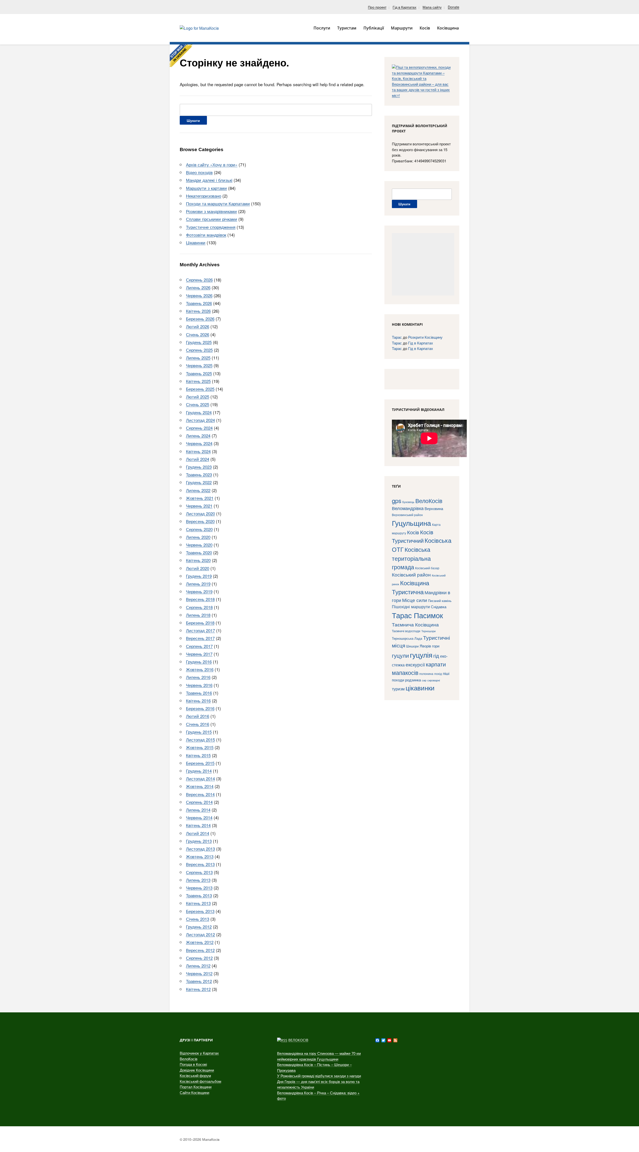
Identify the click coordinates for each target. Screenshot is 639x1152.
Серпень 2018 (199, 607)
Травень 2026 (199, 303)
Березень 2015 (200, 763)
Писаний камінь (440, 600)
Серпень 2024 (199, 428)
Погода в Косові (193, 1064)
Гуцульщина (411, 523)
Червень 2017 (199, 654)
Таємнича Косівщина (415, 624)
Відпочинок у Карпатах (199, 1053)
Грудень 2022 (199, 482)
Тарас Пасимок (417, 615)
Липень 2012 (198, 965)
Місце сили (414, 599)
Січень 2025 (197, 404)
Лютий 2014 (197, 833)
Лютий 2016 (197, 716)
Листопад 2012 (200, 934)
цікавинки (420, 687)
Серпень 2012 (199, 958)
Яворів (425, 645)
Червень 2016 (199, 685)
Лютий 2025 (197, 396)
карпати (436, 664)
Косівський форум (195, 1075)
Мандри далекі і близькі (209, 180)
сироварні (433, 680)
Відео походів (199, 172)
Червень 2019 (199, 591)
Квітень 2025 (198, 381)
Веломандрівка (408, 508)
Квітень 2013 (198, 903)
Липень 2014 (198, 810)
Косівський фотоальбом (200, 1081)
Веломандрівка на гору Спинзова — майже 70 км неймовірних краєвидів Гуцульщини (319, 1056)
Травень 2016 (199, 693)
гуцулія (421, 655)
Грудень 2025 (199, 342)
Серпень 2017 (199, 646)
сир (424, 680)
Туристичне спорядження (210, 227)
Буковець (408, 502)
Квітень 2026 (198, 311)
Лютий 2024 (197, 459)
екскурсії (415, 664)
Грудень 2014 (199, 771)
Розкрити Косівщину (425, 337)
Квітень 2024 (198, 451)
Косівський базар (427, 568)
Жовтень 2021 (199, 498)
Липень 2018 (198, 615)
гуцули (400, 655)
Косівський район (411, 574)
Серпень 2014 (199, 802)
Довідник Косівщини (197, 1070)
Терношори (428, 631)
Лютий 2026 (197, 326)
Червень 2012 (199, 973)
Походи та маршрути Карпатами (218, 203)
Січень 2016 (197, 724)
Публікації (373, 28)
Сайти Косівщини (194, 1092)
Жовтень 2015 (199, 747)
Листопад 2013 (200, 849)
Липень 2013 (198, 880)
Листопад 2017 (200, 630)
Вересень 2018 (200, 599)
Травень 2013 (199, 895)
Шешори (412, 646)
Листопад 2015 (200, 739)
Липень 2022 (198, 490)
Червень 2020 (199, 545)
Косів (413, 532)
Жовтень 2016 (199, 669)
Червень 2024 (199, 443)
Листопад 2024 (200, 420)
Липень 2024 (198, 435)
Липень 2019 (198, 583)
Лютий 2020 (197, 568)
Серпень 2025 (199, 350)
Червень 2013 (199, 887)
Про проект (377, 6)
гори (435, 645)
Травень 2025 (199, 373)
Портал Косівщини (195, 1086)
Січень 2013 (197, 919)
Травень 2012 (199, 981)
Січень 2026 (197, 334)
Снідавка (438, 606)
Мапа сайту (432, 6)
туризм (398, 689)
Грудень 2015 (199, 732)
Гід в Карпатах (404, 6)
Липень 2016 (198, 677)
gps (396, 500)
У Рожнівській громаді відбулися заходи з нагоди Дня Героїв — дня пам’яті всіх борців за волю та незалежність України (319, 1081)
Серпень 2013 (199, 872)
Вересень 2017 (200, 638)
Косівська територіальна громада (411, 558)
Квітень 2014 (198, 825)
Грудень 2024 (199, 412)
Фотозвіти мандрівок (206, 235)
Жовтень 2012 (199, 942)
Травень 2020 (199, 552)
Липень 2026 (198, 287)
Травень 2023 (199, 474)
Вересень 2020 (200, 521)
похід (438, 673)
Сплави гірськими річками (211, 219)
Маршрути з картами (206, 188)
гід (436, 655)
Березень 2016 (200, 708)
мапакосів (405, 672)
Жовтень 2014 (199, 786)
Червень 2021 (199, 506)
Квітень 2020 (198, 560)
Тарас (397, 337)
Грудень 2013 (199, 841)
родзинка (413, 679)
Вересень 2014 (200, 794)
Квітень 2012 (198, 989)
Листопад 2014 (200, 778)
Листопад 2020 (200, 513)
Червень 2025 (199, 365)
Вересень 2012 (200, 950)
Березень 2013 (200, 911)
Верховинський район (407, 515)
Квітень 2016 (198, 700)
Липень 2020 (198, 537)
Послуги (322, 28)
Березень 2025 (200, 389)
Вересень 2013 (200, 864)
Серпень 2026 (199, 280)
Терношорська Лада (407, 638)
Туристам (346, 28)
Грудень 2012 (199, 926)
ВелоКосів (428, 500)
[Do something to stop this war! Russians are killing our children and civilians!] (181, 55)
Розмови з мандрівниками (211, 211)
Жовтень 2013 (199, 856)
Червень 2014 (199, 817)
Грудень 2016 (199, 661)
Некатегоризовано (203, 196)
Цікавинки (195, 242)
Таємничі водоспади (406, 631)
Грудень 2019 (199, 576)
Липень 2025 (198, 357)
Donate (453, 6)
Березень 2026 (200, 318)
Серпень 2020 (199, 529)
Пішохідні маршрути (411, 606)
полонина (426, 673)
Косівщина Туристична (410, 587)
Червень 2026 (199, 295)
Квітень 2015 (198, 755)
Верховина (434, 508)
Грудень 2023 (199, 467)
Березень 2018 (200, 622)
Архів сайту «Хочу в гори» (211, 164)
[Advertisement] (423, 264)
